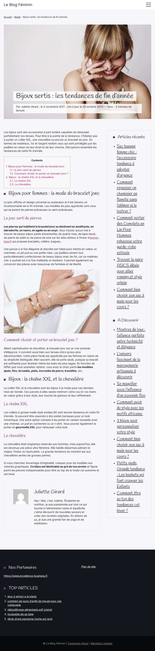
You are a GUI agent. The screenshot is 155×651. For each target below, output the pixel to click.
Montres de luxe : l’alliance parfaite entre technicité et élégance (131, 338)
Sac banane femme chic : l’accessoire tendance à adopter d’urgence (127, 160)
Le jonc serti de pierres (25, 169)
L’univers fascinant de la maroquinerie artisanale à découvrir (128, 365)
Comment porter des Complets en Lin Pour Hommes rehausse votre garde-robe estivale (131, 235)
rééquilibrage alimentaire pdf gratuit (30, 609)
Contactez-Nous (78, 643)
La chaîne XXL (20, 180)
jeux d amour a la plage (22, 596)
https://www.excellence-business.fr (25, 575)
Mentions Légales (101, 643)
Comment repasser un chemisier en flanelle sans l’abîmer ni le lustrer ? (127, 196)
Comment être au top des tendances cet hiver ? (129, 501)
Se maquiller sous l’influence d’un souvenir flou (131, 389)
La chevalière (20, 184)
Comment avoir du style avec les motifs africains (130, 408)
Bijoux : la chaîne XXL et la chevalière (30, 177)
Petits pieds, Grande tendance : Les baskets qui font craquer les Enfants (131, 474)
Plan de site (88, 566)
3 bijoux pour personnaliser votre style (128, 426)
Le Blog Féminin (18, 4)
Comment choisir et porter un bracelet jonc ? (39, 173)
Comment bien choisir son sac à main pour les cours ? (130, 298)
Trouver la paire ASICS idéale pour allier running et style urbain (130, 271)
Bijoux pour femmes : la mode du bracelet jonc (35, 166)
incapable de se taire (20, 614)
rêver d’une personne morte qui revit (30, 618)
